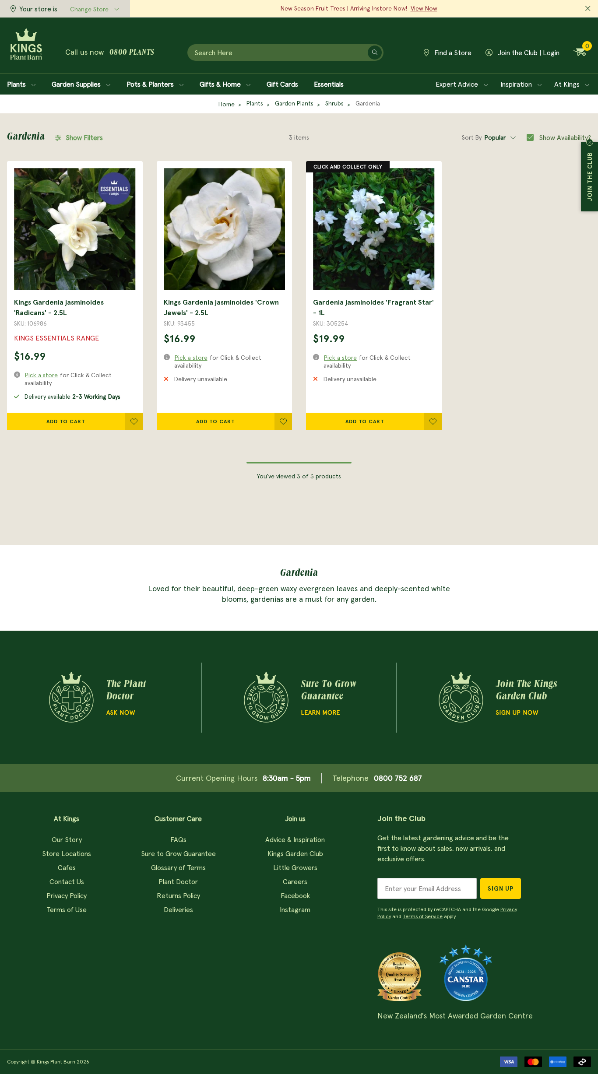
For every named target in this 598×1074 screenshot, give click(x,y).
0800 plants (131, 53)
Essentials (329, 84)
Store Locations (66, 853)
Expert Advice (458, 84)
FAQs (178, 839)
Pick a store (41, 375)
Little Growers (295, 867)
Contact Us (66, 881)
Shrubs (334, 103)
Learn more (320, 712)
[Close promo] (588, 9)
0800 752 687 (398, 778)
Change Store (89, 9)
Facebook (295, 895)
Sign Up (501, 888)
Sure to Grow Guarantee (178, 853)
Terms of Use (66, 909)
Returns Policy (178, 895)
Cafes (67, 867)
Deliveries (178, 909)
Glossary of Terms (178, 867)
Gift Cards (282, 84)
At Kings (567, 84)
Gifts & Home (221, 84)
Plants (17, 84)
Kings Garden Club (295, 853)
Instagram (295, 909)
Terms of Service (423, 916)
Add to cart (65, 421)
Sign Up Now (517, 712)
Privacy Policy (66, 895)
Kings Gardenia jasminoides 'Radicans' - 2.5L (59, 307)
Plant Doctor (178, 881)
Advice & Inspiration (295, 839)
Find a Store (452, 52)
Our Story (67, 839)
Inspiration (517, 84)
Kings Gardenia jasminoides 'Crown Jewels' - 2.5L (221, 307)
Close (589, 142)
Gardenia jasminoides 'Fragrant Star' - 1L (373, 307)
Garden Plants (294, 103)
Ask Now (120, 712)
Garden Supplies (77, 84)
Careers (295, 881)
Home (226, 104)
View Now (424, 8)
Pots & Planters (151, 84)
